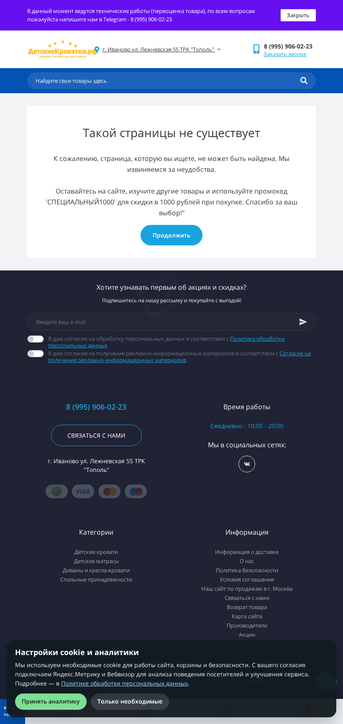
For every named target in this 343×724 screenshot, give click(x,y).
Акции (247, 634)
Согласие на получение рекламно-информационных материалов (179, 356)
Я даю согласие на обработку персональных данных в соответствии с (166, 342)
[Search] (304, 80)
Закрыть (298, 15)
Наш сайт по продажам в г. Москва (246, 588)
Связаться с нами (96, 435)
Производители (247, 625)
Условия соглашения (247, 579)
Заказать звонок (285, 54)
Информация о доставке (247, 552)
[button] (290, 46)
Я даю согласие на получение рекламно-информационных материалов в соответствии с (179, 356)
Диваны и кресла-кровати (96, 570)
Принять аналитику (51, 701)
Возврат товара (247, 607)
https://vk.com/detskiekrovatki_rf (246, 464)
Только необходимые (129, 701)
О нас (247, 561)
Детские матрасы (96, 561)
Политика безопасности (247, 570)
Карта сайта (247, 616)
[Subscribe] (303, 322)
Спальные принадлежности (96, 579)
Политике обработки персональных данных (124, 683)
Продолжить (171, 235)
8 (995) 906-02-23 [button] (96, 407)
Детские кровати (96, 552)
